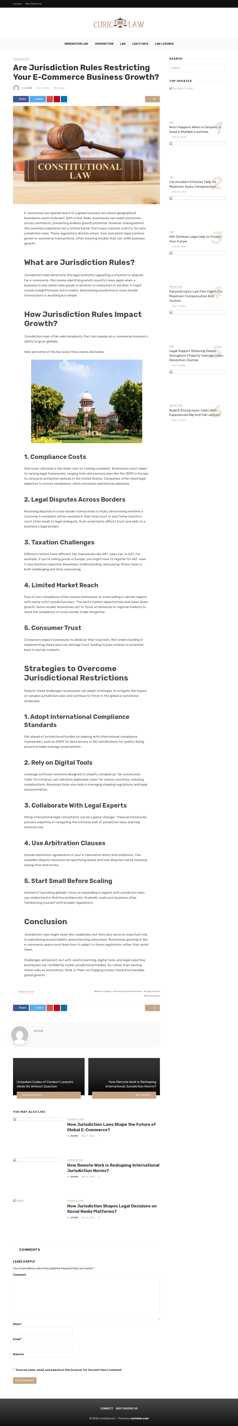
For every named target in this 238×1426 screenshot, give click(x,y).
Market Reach (152, 995)
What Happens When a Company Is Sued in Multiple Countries (195, 129)
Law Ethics (140, 43)
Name (17, 1324)
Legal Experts (152, 991)
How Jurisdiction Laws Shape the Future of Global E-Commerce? (111, 1127)
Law (123, 43)
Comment (19, 1274)
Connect (17, 3)
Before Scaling (103, 991)
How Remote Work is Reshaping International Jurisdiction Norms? (113, 1168)
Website (18, 1354)
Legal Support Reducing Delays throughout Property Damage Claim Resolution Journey (196, 355)
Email (17, 1339)
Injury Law (175, 287)
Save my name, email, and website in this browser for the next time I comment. (69, 1370)
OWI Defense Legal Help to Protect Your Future (195, 239)
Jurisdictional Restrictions (128, 991)
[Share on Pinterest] (57, 99)
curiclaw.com (139, 1418)
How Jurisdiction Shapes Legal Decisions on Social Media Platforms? (112, 1209)
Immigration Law (76, 43)
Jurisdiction (104, 43)
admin (28, 88)
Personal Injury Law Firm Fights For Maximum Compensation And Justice (196, 296)
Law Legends (164, 43)
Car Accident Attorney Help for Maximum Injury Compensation (192, 184)
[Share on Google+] (50, 99)
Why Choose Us (33, 3)
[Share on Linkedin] (64, 99)
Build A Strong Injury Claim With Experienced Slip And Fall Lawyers (194, 412)
